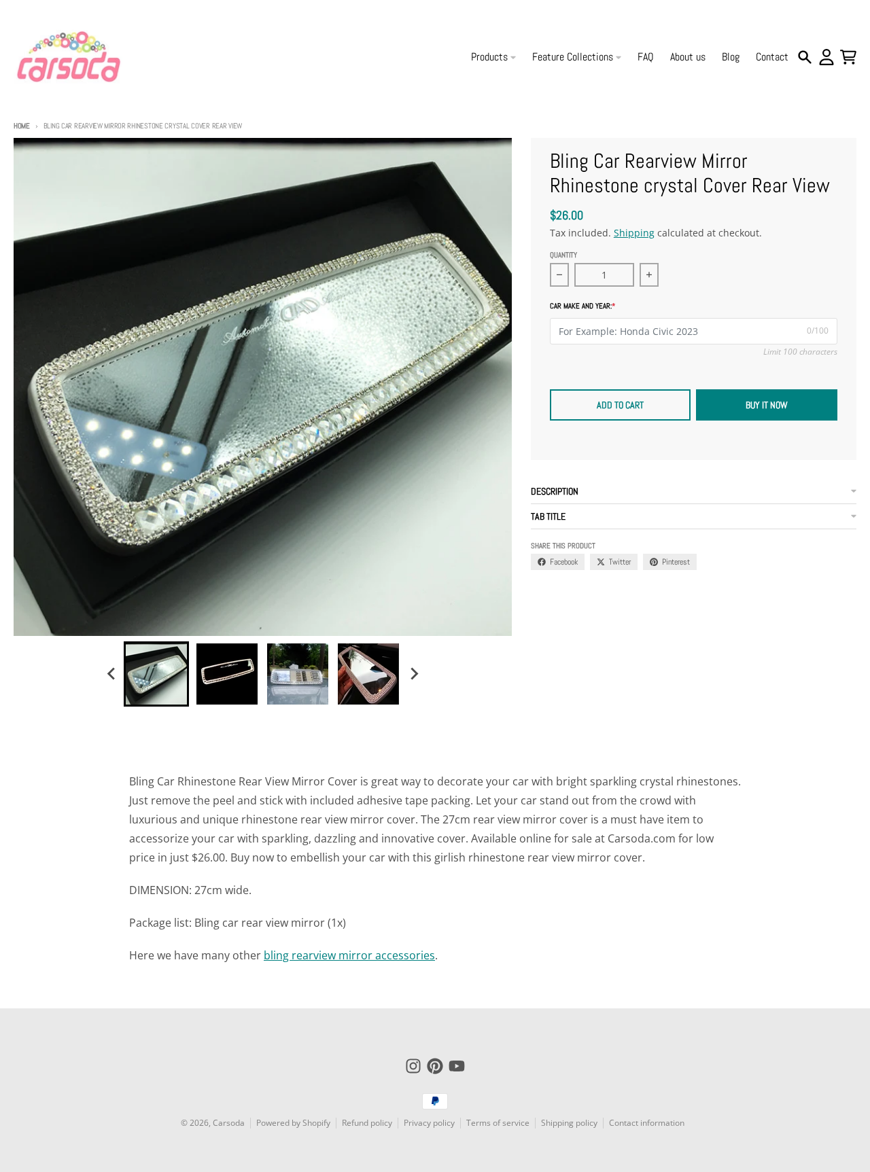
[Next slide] (413, 674)
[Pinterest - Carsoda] (435, 1066)
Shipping (634, 232)
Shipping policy (569, 1123)
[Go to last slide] (111, 674)
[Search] (805, 57)
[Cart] (848, 57)
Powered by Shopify (293, 1123)
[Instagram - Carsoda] (413, 1066)
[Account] (826, 57)
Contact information (646, 1123)
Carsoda (229, 1123)
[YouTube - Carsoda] (457, 1066)
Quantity (563, 255)
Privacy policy (429, 1123)
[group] (156, 674)
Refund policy (367, 1123)
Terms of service (497, 1123)
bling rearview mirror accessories (349, 955)
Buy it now (767, 405)
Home (22, 125)
